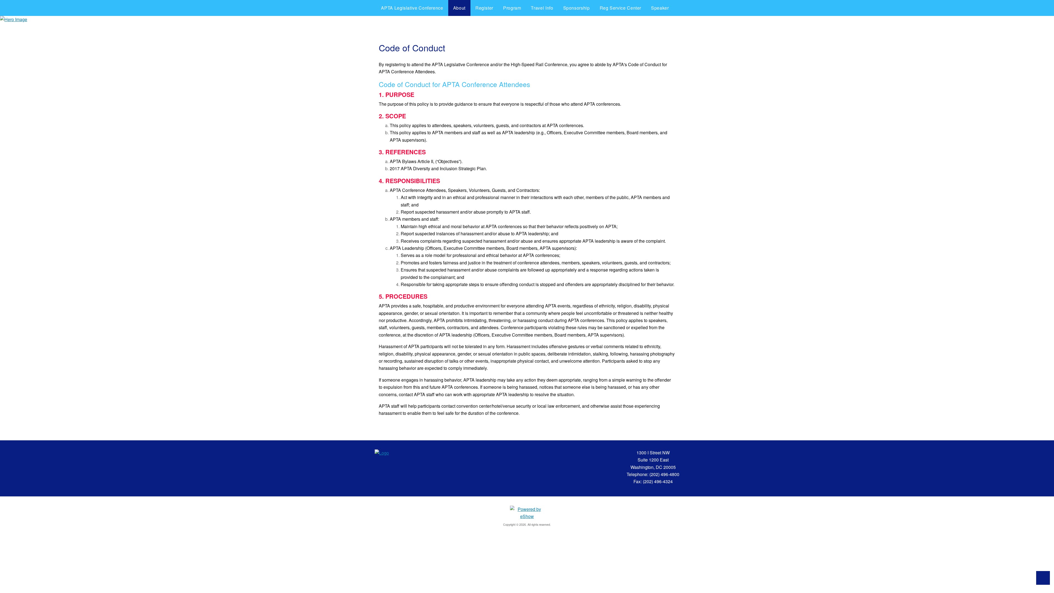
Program (512, 8)
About (459, 8)
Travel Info (542, 8)
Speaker (660, 8)
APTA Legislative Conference (412, 8)
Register (484, 8)
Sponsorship (576, 8)
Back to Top (1043, 578)
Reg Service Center (620, 8)
